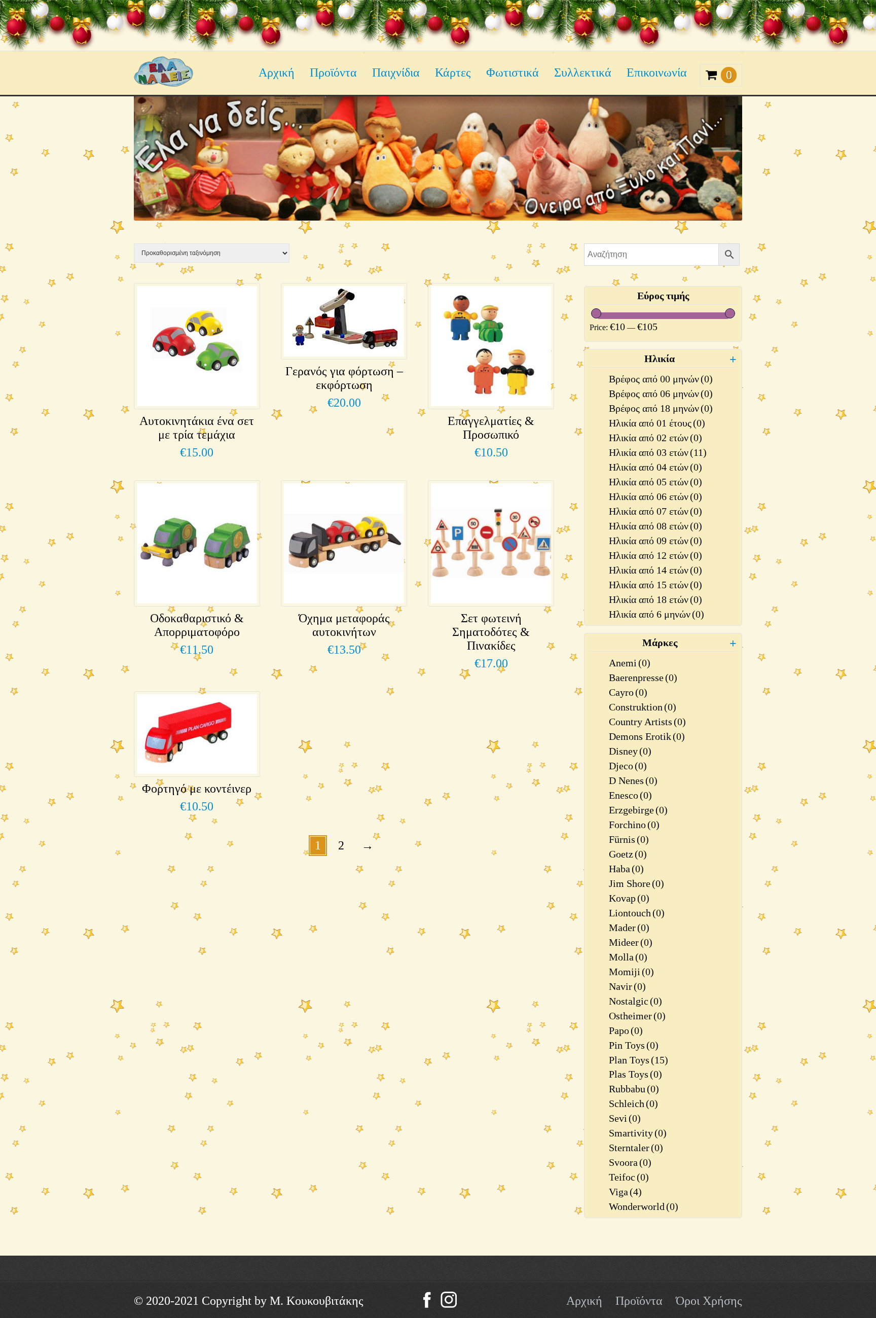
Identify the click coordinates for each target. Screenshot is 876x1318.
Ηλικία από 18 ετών (655, 599)
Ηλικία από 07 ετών (655, 511)
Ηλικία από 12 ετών (655, 555)
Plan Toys (638, 1059)
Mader (629, 927)
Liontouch (637, 912)
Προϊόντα (333, 72)
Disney (630, 751)
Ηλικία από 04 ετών (655, 467)
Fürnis (629, 839)
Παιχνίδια (396, 72)
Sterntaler (636, 1147)
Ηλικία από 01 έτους (657, 423)
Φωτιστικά (512, 72)
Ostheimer (637, 1015)
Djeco (628, 765)
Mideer (630, 942)
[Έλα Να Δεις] (163, 82)
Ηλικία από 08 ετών (655, 525)
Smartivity (638, 1132)
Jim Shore (636, 883)
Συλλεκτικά (582, 72)
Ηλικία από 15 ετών (655, 584)
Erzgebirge (638, 809)
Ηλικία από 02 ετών (655, 437)
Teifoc (629, 1177)
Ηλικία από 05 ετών (655, 481)
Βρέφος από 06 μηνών (661, 393)
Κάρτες (453, 72)
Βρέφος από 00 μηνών (661, 378)
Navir (627, 986)
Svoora (630, 1162)
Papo (626, 1030)
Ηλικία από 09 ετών (655, 540)
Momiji (631, 971)
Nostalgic (635, 1001)
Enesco (630, 795)
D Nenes (633, 780)
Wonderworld (643, 1206)
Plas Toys (635, 1074)
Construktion (642, 707)
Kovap (629, 898)
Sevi (625, 1118)
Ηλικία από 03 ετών (658, 452)
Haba (626, 868)
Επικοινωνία (657, 72)
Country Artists (647, 721)
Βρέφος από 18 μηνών (661, 408)
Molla (628, 957)
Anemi (629, 662)
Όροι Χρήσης (709, 1300)
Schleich (633, 1103)
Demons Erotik (647, 736)
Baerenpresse (643, 677)
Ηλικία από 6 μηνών (656, 614)
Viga (625, 1191)
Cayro (628, 692)
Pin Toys (634, 1045)
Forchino (634, 824)
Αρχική (277, 72)
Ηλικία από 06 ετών (655, 496)
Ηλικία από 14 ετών (655, 570)
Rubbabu (634, 1088)
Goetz (628, 854)
